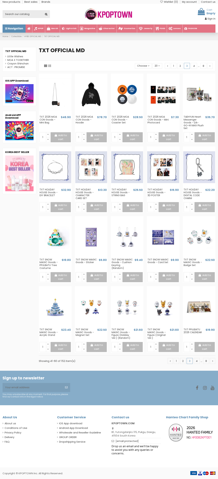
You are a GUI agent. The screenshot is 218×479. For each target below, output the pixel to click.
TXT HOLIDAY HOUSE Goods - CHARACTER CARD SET (85, 194)
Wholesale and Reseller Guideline (80, 432)
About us (10, 423)
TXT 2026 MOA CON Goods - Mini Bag (48, 119)
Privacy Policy (13, 432)
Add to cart (62, 137)
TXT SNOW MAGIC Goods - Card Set (158, 261)
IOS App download (70, 423)
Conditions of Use (16, 428)
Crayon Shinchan (18, 63)
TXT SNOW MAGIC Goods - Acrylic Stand (49, 332)
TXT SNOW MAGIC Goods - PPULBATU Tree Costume (49, 264)
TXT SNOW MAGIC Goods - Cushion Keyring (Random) (122, 264)
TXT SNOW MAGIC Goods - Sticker (86, 261)
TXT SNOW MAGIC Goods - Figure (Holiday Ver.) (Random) (121, 334)
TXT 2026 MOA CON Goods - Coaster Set (120, 119)
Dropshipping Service (72, 441)
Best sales (31, 2)
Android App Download (73, 428)
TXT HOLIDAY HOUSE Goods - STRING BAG (121, 192)
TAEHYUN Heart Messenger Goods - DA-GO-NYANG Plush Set (194, 122)
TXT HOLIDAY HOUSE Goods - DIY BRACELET (49, 192)
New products (12, 2)
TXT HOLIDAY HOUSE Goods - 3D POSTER (156, 192)
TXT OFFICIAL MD (15, 51)
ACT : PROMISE (16, 67)
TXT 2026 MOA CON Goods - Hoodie (84, 119)
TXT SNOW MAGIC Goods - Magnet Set (85, 332)
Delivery (9, 437)
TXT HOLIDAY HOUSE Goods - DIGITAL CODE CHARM (193, 194)
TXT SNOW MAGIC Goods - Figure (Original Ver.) (156, 334)
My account (190, 2)
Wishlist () (171, 2)
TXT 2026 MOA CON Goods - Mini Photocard (158, 119)
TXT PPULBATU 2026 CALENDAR (193, 331)
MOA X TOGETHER (18, 60)
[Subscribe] (66, 387)
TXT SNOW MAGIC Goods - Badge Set (193, 262)
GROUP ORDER (68, 437)
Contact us (208, 2)
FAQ (7, 441)
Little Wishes (15, 56)
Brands (46, 2)
